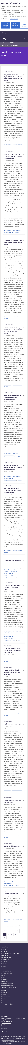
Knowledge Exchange (7, 959)
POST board (4, 961)
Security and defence (8, 575)
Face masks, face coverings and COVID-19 (12, 801)
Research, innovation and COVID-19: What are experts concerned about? (13, 156)
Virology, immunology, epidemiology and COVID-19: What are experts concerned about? (13, 77)
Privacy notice (5, 1041)
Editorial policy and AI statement (10, 953)
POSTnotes (4, 994)
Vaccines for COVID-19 (11, 894)
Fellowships (4, 1011)
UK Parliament (5, 42)
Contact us (4, 951)
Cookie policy (12, 1041)
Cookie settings (24, 25)
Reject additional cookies (15, 25)
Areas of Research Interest (8, 1005)
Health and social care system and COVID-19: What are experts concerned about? (13, 330)
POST (5, 38)
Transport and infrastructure (10, 456)
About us (3, 949)
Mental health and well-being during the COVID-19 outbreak (12, 672)
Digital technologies (17, 230)
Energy (21, 569)
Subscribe (7, 1025)
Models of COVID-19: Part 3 (12, 724)
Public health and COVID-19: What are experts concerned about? (13, 243)
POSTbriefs (4, 992)
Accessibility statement (7, 1043)
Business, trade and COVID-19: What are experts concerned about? (12, 397)
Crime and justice (16, 568)
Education (16, 569)
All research (4, 1007)
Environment (6, 571)
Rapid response (7, 660)
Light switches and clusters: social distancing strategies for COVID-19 (13, 650)
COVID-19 (6, 146)
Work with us (4, 963)
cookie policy (14, 19)
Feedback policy (5, 955)
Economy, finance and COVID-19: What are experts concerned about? (13, 467)
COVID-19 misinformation (12, 846)
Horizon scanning (7, 144)
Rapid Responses (5, 997)
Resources (4, 1013)
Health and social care (7, 45)
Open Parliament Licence (8, 1040)
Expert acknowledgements (12, 560)
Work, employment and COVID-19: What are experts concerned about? (13, 490)
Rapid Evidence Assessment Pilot (10, 999)
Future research (5, 1001)
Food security (15, 453)
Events (3, 1009)
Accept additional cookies (6, 25)
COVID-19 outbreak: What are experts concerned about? (12, 587)
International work (6, 957)
